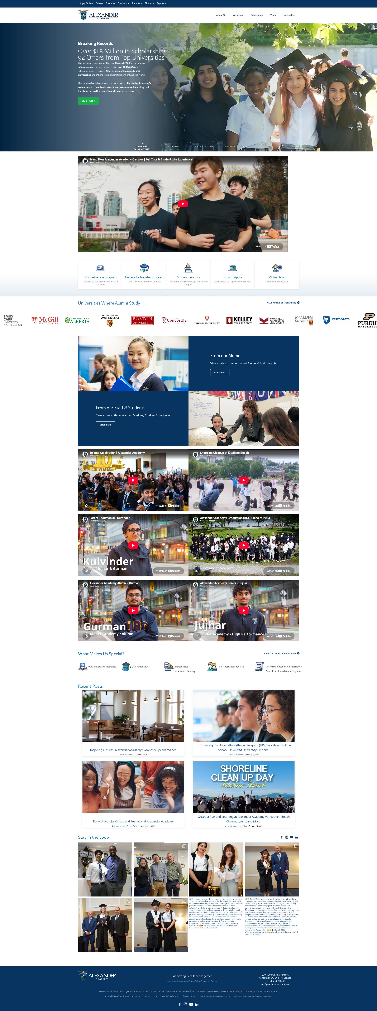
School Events (132, 826)
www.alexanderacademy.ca (177, 981)
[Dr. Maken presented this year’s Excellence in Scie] (161, 925)
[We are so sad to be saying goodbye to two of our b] (161, 869)
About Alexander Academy (280, 653)
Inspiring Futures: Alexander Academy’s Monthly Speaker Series (133, 750)
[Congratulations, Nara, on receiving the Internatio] (216, 869)
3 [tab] (204, 144)
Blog (245, 826)
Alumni (148, 3)
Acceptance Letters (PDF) (281, 302)
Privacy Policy (194, 981)
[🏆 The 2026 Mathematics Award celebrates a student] (272, 925)
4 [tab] (235, 144)
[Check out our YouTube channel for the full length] (105, 869)
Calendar (110, 3)
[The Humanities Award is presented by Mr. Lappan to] (216, 925)
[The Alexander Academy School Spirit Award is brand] (272, 869)
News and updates (126, 755)
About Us (221, 14)
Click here (220, 373)
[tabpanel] (188, 87)
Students (122, 3)
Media (273, 14)
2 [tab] (173, 144)
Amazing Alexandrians (234, 826)
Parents (136, 3)
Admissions (257, 14)
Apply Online (86, 3)
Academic (238, 14)
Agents (160, 3)
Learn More (88, 101)
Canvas (99, 3)
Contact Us (289, 14)
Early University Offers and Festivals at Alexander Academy (133, 821)
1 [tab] (142, 144)
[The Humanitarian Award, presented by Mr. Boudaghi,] (105, 925)
